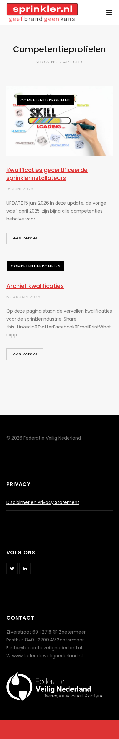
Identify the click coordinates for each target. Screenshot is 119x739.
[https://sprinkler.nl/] (42, 9)
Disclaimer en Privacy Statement (42, 502)
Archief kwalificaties (35, 286)
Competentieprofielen (45, 100)
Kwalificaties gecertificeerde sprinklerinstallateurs (47, 174)
